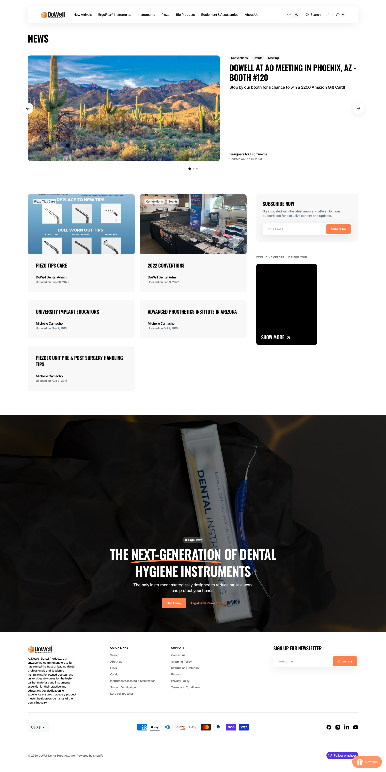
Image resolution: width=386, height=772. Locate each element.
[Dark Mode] (292, 14)
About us (116, 661)
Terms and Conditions (185, 687)
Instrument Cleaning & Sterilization (133, 680)
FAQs (113, 668)
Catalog (115, 674)
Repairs (176, 674)
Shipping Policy (181, 661)
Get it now (174, 603)
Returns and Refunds (185, 668)
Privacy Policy (180, 680)
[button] (313, 14)
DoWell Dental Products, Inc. (56, 755)
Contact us (178, 655)
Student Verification (123, 687)
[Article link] (193, 108)
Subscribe (338, 229)
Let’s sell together (121, 693)
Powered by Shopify (90, 755)
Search (114, 655)
